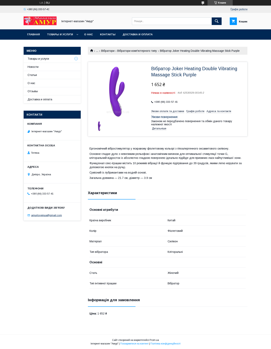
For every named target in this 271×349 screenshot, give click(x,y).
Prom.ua (154, 340)
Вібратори (107, 50)
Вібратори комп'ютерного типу (137, 50)
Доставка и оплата (138, 34)
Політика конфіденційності (165, 343)
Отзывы (33, 91)
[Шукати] (217, 21)
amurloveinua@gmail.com (46, 215)
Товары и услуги (60, 34)
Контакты (107, 34)
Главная (33, 34)
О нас (88, 34)
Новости (33, 66)
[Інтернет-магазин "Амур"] (40, 24)
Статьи (32, 75)
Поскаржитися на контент (134, 343)
